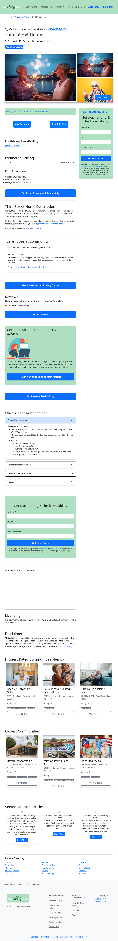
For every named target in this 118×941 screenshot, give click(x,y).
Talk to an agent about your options (40, 376)
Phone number (14, 531)
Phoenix (8, 868)
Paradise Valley (48, 865)
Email (10, 522)
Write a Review (40, 314)
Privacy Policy (54, 549)
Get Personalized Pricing (41, 396)
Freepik (98, 898)
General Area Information (19, 420)
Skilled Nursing (55, 922)
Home (9, 17)
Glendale (83, 870)
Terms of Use (43, 549)
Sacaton (82, 873)
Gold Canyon (10, 873)
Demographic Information (19, 465)
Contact (34, 937)
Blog (83, 7)
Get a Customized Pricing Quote (40, 285)
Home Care (74, 7)
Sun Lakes (83, 865)
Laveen (45, 870)
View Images (102, 97)
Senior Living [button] (32, 7)
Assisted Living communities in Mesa (34, 267)
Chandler (83, 862)
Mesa (26, 17)
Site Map (45, 937)
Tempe (45, 862)
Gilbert (8, 862)
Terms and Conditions (62, 937)
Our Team (76, 910)
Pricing (9, 111)
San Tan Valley (48, 873)
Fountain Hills (48, 868)
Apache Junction (12, 870)
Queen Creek (84, 868)
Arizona (18, 17)
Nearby (11, 482)
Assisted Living (47, 7)
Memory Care (61, 7)
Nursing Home (55, 917)
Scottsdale (9, 865)
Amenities (27, 111)
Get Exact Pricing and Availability (40, 193)
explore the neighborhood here (49, 224)
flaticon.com (100, 901)
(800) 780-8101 (41, 111)
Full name (11, 512)
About (17, 111)
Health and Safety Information (21, 473)
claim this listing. (65, 646)
